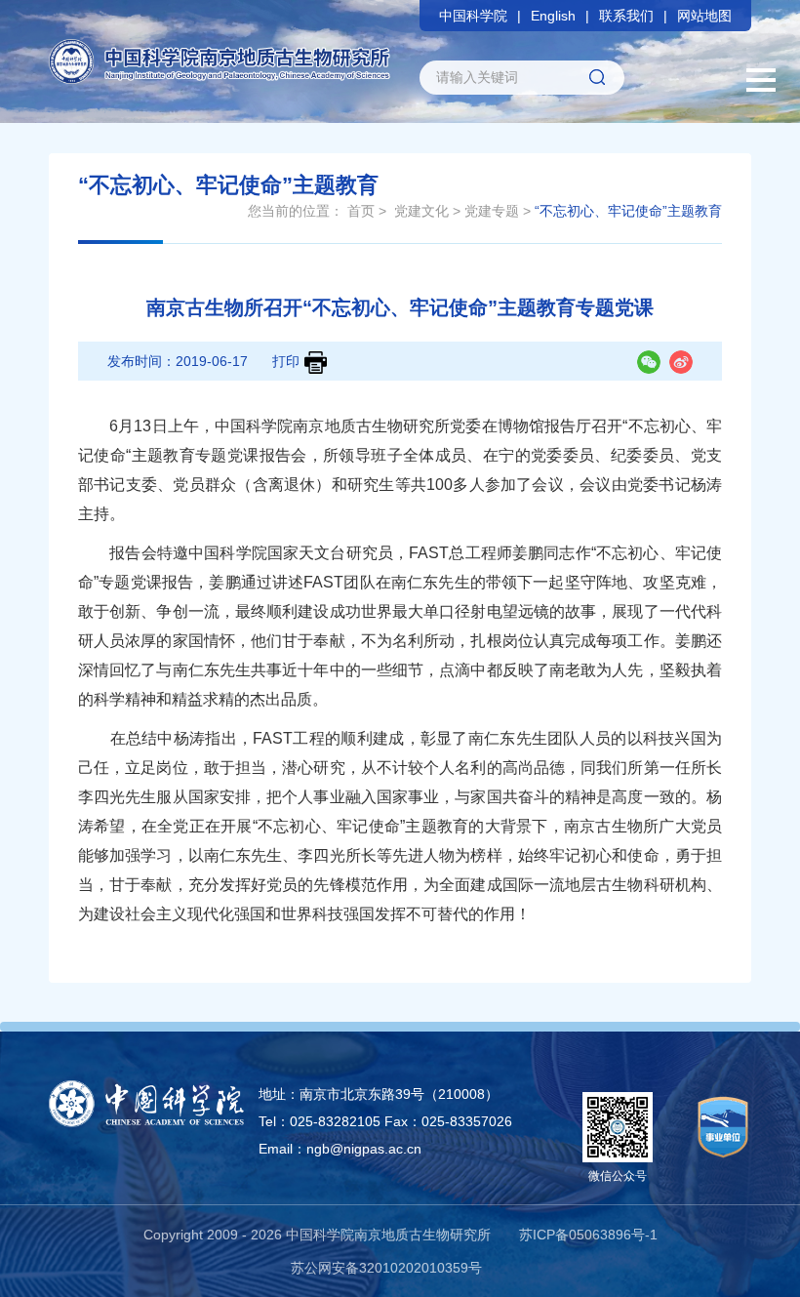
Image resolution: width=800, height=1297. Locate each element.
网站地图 (704, 15)
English (553, 15)
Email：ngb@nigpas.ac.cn (340, 1148)
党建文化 (421, 211)
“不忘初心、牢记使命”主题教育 (628, 211)
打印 (286, 361)
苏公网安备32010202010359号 (386, 1268)
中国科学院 (473, 15)
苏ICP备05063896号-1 (588, 1234)
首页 (361, 211)
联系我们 (626, 15)
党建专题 (491, 211)
